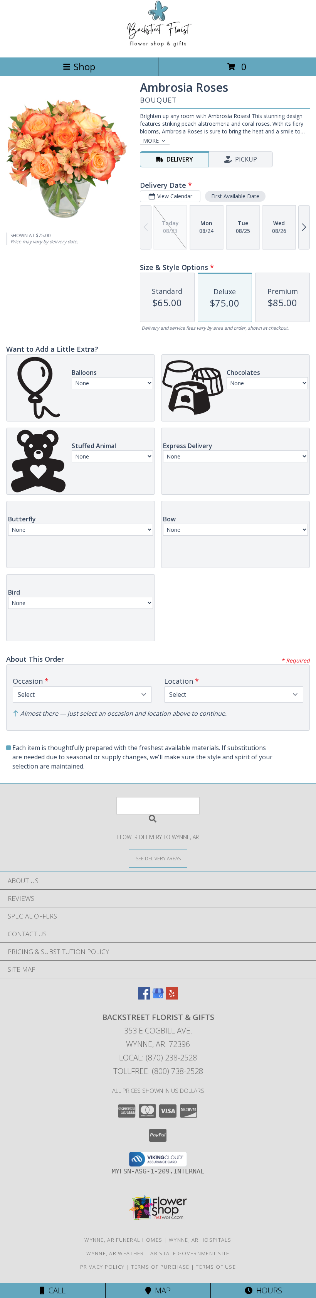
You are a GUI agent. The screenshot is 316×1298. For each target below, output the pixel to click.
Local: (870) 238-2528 (158, 1057)
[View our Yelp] (172, 997)
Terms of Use (216, 1266)
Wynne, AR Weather (115, 1253)
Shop (84, 66)
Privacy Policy (102, 1266)
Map (161, 1290)
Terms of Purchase (160, 1266)
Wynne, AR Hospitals (200, 1239)
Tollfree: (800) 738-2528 (158, 1071)
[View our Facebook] (144, 997)
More (151, 140)
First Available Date (235, 196)
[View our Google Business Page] (158, 997)
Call (55, 1290)
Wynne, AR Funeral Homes (123, 1239)
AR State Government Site (189, 1253)
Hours (267, 1290)
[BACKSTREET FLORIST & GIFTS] (158, 46)
